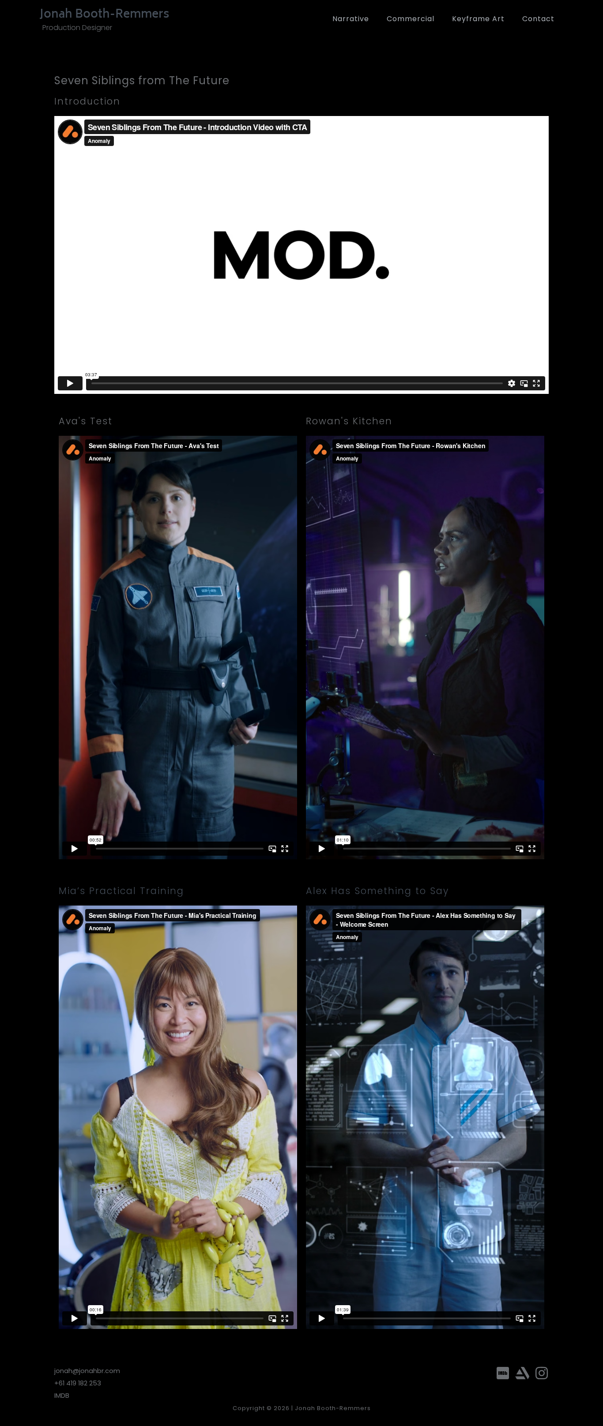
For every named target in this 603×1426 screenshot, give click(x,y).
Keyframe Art (478, 19)
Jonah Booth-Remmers (104, 15)
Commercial (410, 19)
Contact (538, 19)
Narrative (350, 19)
